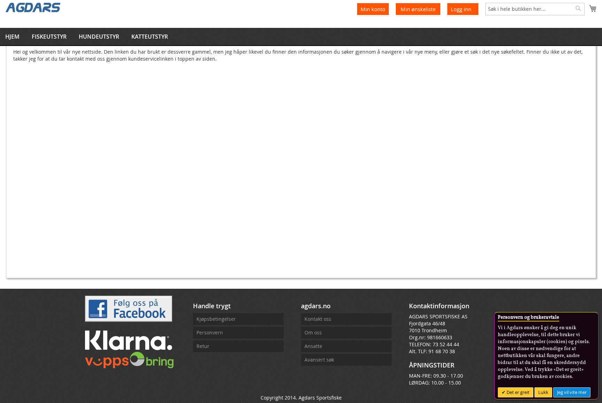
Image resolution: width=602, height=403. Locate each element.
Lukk (543, 392)
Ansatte (313, 346)
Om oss (313, 332)
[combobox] (535, 9)
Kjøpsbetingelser (216, 319)
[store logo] (33, 7)
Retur (202, 346)
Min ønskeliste (419, 9)
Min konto (373, 9)
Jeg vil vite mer (572, 392)
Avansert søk (319, 359)
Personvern (209, 332)
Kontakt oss (317, 319)
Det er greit (517, 392)
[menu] (301, 36)
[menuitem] (12, 36)
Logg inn (461, 9)
